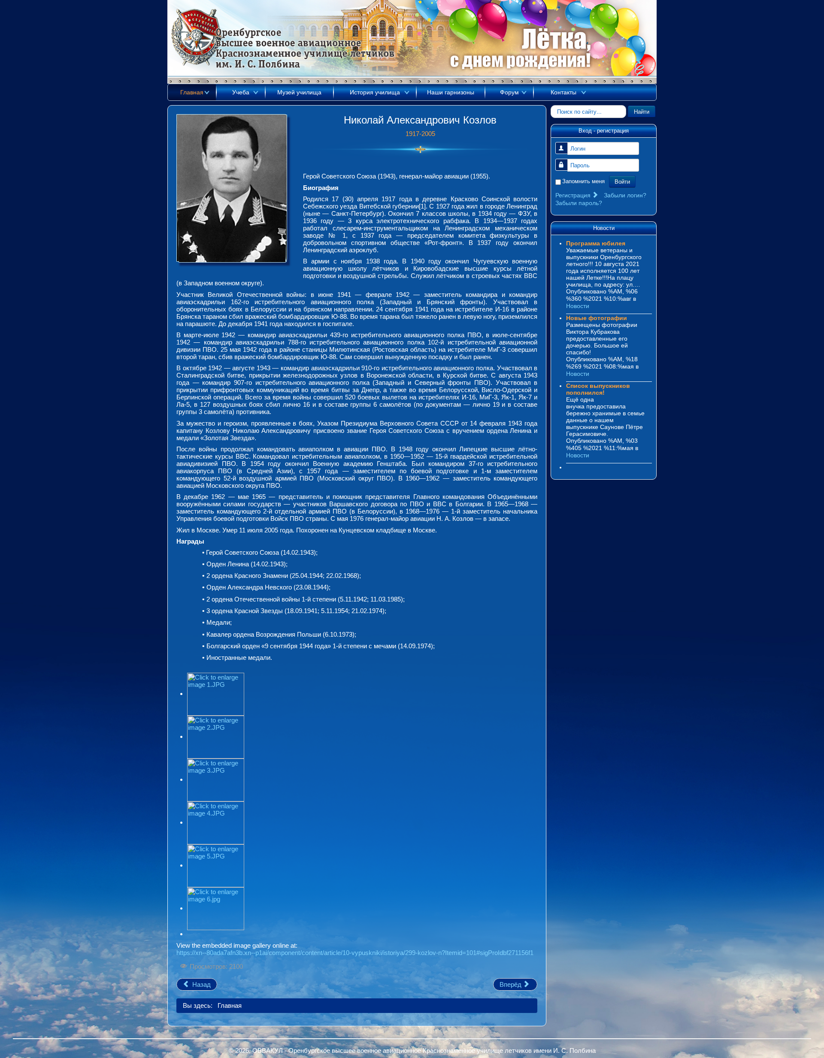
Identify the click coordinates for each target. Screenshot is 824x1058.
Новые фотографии (596, 317)
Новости (577, 305)
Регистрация (573, 195)
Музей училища (299, 92)
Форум (509, 92)
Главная (191, 92)
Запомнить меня (583, 181)
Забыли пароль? (578, 203)
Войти (622, 181)
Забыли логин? (625, 195)
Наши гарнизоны (450, 92)
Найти (641, 111)
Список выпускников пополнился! (598, 389)
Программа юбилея (595, 243)
